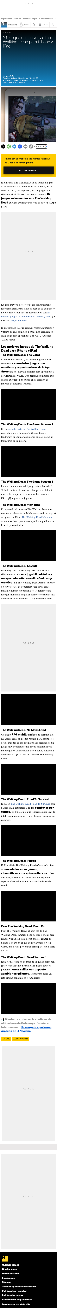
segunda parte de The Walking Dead (26, 429)
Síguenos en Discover (11, 19)
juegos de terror (19, 320)
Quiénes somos (10, 1265)
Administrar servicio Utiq (16, 1304)
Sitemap (6, 1282)
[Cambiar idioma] (46, 24)
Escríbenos (8, 1278)
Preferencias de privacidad (17, 1300)
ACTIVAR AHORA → (28, 170)
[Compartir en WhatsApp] (9, 146)
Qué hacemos (9, 1269)
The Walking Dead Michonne (37, 517)
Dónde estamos (10, 1274)
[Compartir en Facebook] (20, 146)
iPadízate (6, 1039)
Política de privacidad (14, 1291)
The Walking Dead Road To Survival (30, 803)
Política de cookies (12, 1295)
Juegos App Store (20, 1039)
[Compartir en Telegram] (14, 146)
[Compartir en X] (3, 146)
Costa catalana (46, 19)
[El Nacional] (28, 1259)
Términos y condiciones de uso (19, 1287)
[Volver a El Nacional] (25, 24)
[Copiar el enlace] (31, 146)
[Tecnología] (4, 24)
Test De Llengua (30, 19)
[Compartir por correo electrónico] (25, 146)
